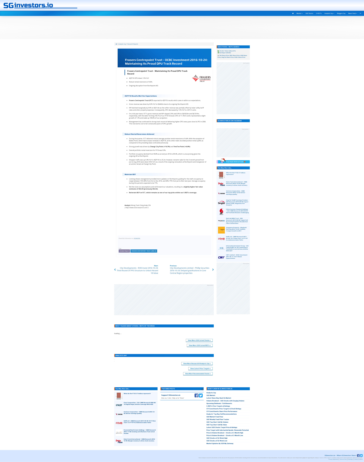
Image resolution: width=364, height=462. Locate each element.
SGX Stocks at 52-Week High (216, 438)
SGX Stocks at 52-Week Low (216, 441)
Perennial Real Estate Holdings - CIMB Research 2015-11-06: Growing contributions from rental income (140, 431)
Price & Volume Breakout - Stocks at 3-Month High (224, 433)
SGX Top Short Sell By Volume (217, 422)
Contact (356, 459)
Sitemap (350, 459)
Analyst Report (124, 251)
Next (202, 389)
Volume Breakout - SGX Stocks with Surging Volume (225, 401)
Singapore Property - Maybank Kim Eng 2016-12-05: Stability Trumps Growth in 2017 (236, 229)
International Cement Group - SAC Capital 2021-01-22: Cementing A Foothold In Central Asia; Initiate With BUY (237, 248)
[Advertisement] (164, 299)
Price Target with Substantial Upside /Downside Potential (227, 430)
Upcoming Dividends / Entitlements (219, 403)
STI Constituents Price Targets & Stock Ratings (223, 409)
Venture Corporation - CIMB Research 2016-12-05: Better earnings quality (235, 192)
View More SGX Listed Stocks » (199, 340)
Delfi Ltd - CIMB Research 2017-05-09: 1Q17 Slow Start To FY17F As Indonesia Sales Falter (237, 238)
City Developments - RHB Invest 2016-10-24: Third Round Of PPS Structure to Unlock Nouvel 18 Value (137, 270)
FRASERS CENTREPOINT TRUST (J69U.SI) (143, 251)
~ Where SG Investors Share (340, 455)
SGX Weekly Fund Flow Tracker (217, 419)
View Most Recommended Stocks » (198, 374)
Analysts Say (328, 13)
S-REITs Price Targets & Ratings (218, 406)
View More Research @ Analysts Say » (197, 363)
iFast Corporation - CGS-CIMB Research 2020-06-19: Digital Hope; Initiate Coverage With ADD (140, 403)
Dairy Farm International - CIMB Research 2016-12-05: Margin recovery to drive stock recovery (236, 183)
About (361, 459)
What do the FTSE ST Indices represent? (137, 393)
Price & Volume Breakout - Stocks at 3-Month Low (224, 435)
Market (299, 13)
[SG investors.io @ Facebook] (196, 395)
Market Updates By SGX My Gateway (219, 443)
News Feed (352, 13)
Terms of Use (343, 459)
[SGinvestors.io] (116, 44)
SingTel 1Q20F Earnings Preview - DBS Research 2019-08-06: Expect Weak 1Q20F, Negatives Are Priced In (237, 202)
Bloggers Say (341, 13)
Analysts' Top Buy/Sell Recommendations (221, 414)
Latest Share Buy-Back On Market (218, 398)
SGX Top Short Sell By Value (216, 425)
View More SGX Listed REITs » (200, 345)
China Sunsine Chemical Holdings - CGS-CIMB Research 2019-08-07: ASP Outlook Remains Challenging (237, 210)
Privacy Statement (333, 459)
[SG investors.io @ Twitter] (201, 395)
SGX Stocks (309, 13)
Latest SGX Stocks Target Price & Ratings (221, 427)
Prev (161, 389)
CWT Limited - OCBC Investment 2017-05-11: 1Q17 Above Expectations (236, 256)
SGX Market (210, 395)
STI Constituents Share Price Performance (221, 411)
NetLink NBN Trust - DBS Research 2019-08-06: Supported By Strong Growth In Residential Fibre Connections (237, 221)
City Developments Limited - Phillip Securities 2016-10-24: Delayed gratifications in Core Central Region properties (189, 270)
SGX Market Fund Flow (214, 417)
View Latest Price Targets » (200, 368)
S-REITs (319, 13)
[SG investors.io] (293, 13)
